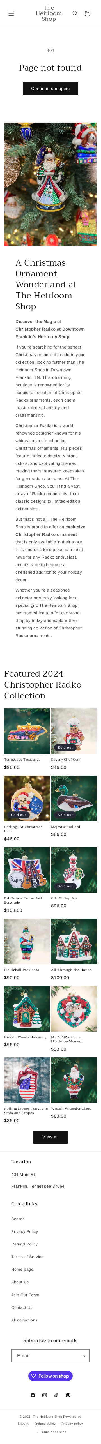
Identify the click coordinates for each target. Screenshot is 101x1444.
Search (18, 1219)
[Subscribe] (83, 1355)
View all (50, 1136)
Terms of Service (27, 1256)
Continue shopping (50, 88)
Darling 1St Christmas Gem (23, 829)
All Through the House (71, 970)
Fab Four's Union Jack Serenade (23, 900)
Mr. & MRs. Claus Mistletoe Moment (67, 1039)
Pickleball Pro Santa (21, 970)
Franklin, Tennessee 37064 (38, 1186)
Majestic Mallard (65, 827)
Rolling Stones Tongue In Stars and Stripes (26, 1111)
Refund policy (45, 1423)
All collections (24, 1320)
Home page (22, 1269)
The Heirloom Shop (47, 1416)
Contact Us (22, 1307)
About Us (20, 1282)
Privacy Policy (24, 1231)
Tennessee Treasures (22, 760)
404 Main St (23, 1174)
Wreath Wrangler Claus (71, 1109)
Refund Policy (24, 1244)
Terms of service (53, 1432)
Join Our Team (25, 1295)
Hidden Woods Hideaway (25, 1037)
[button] (11, 13)
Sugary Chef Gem (66, 760)
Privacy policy (72, 1423)
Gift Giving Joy (64, 898)
